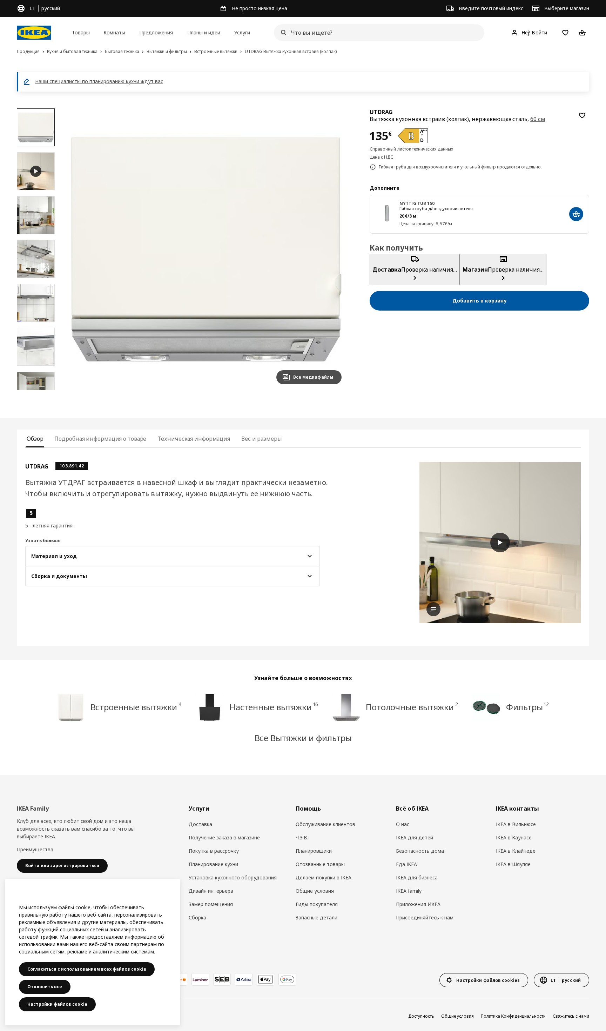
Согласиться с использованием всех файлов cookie (86, 969)
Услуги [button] (242, 32)
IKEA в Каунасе (514, 837)
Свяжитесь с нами (571, 1016)
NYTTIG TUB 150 (417, 203)
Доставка (200, 824)
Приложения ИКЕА (418, 904)
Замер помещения (211, 904)
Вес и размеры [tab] (261, 439)
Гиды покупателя (317, 904)
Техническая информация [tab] (193, 439)
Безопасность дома (420, 850)
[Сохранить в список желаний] (582, 115)
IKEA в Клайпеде (516, 850)
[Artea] (243, 979)
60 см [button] (537, 118)
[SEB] (222, 979)
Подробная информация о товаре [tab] (100, 439)
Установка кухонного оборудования (233, 877)
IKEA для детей (414, 837)
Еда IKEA (406, 864)
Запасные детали (316, 917)
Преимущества (35, 849)
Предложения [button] (156, 32)
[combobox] (377, 32)
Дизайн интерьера (211, 890)
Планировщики (314, 850)
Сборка (197, 917)
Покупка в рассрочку (214, 850)
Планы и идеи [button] (203, 32)
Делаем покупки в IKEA (323, 877)
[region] (206, 249)
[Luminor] (200, 979)
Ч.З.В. (302, 837)
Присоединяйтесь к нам (424, 917)
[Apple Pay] (265, 979)
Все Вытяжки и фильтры (303, 738)
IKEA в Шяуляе (513, 864)
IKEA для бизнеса (417, 877)
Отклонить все (44, 987)
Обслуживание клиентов (325, 824)
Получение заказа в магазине (224, 837)
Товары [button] (81, 32)
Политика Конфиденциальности (513, 1016)
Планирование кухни (213, 864)
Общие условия (315, 890)
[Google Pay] (287, 979)
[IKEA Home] (34, 33)
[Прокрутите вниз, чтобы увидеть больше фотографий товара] (35, 390)
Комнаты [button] (114, 32)
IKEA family (409, 890)
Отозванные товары (320, 864)
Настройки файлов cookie (57, 1004)
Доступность (421, 1016)
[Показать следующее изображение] (333, 249)
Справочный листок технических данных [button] (411, 149)
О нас (402, 824)
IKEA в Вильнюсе (516, 824)
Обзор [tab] (35, 439)
